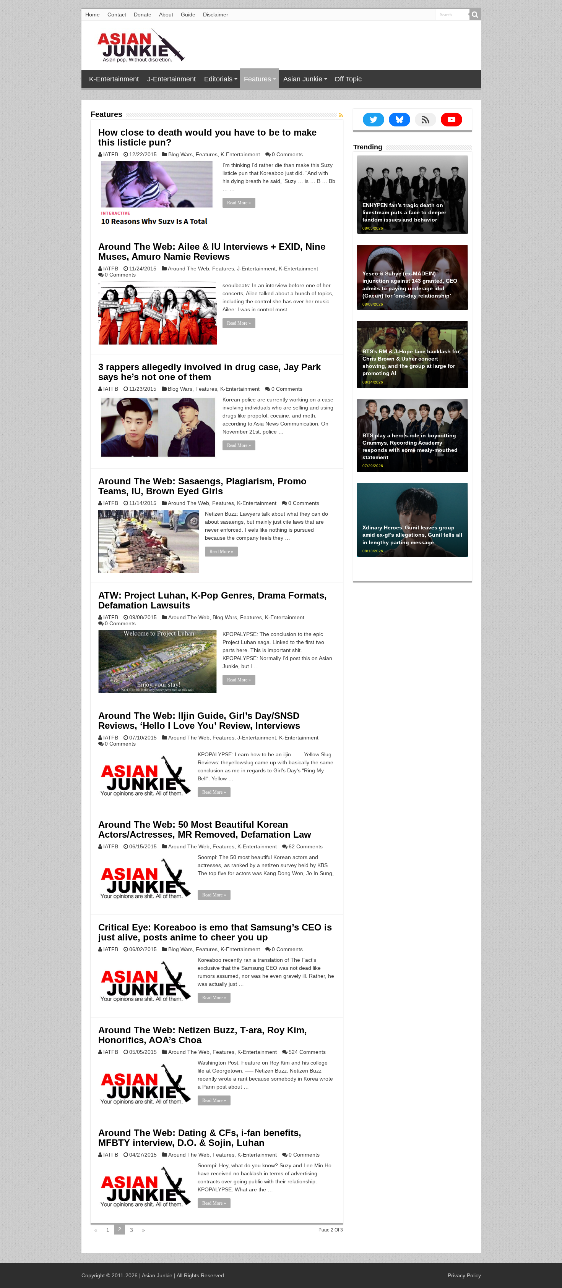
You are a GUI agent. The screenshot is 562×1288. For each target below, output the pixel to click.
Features (257, 79)
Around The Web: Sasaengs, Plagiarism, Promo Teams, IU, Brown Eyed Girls (202, 486)
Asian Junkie (302, 79)
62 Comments (306, 846)
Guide (188, 14)
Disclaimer (215, 14)
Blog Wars (180, 154)
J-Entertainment (171, 79)
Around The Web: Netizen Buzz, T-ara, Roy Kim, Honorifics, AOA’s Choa (202, 1035)
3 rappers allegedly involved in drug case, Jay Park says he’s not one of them (209, 372)
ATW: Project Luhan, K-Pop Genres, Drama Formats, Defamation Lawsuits (212, 600)
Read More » (239, 202)
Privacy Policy (464, 1275)
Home (92, 14)
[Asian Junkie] (137, 44)
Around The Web (188, 268)
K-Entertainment (114, 79)
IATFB (110, 154)
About (166, 14)
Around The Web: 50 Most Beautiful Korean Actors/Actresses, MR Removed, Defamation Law (204, 829)
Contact (116, 14)
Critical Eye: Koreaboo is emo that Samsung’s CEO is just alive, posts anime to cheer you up (215, 932)
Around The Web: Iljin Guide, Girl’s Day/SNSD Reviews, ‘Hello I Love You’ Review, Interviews (199, 720)
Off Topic (348, 79)
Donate (142, 14)
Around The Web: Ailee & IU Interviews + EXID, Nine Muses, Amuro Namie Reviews (211, 251)
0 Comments (287, 154)
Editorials (218, 79)
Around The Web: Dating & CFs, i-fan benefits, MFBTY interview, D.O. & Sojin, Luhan (199, 1138)
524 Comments (307, 1052)
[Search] (475, 14)
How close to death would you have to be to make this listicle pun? (207, 137)
